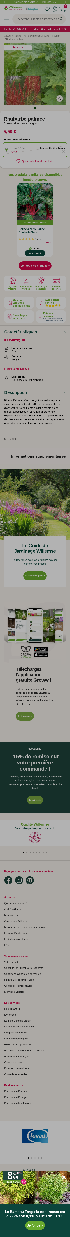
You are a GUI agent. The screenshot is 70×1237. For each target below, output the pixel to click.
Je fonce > (35, 1225)
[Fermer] (64, 1177)
